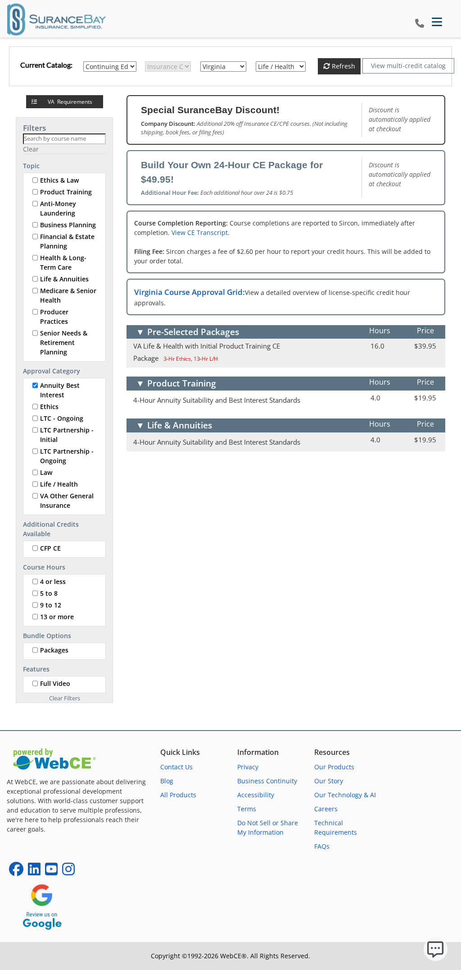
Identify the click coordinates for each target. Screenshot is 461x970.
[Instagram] (68, 872)
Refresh (342, 66)
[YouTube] (51, 872)
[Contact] (419, 23)
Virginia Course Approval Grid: (189, 292)
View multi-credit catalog (408, 65)
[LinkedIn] (34, 872)
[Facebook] (16, 872)
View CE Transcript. (201, 232)
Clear (31, 149)
